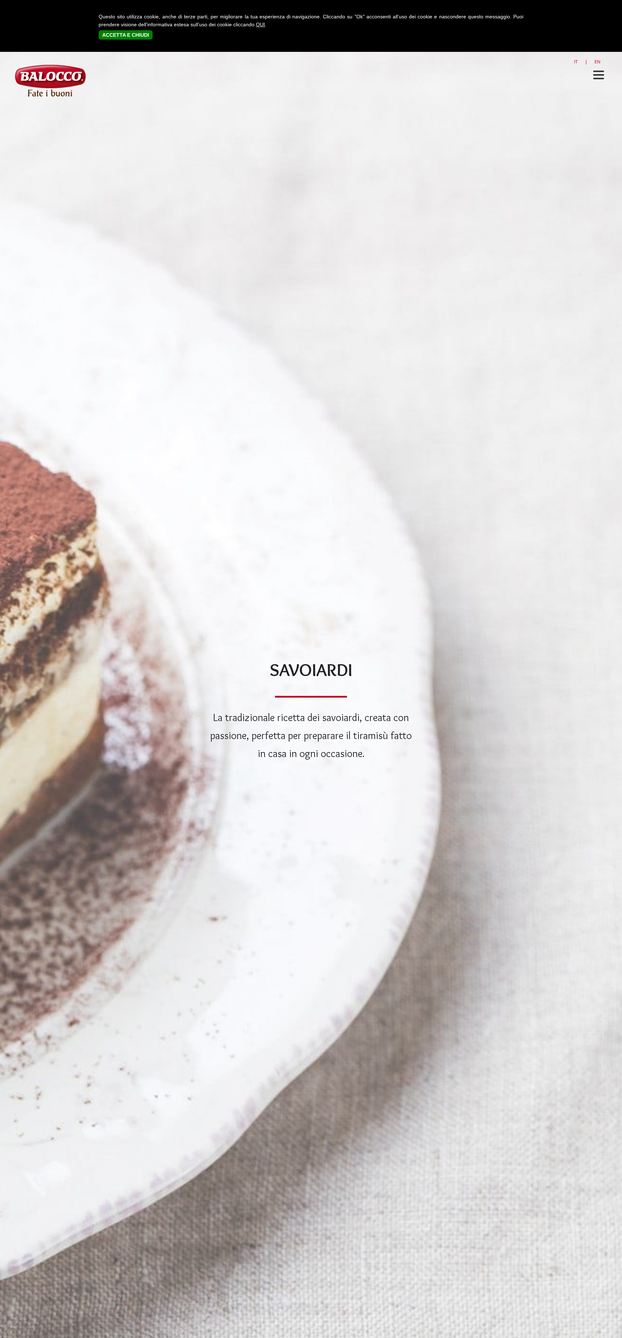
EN (597, 61)
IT (576, 61)
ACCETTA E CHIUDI (125, 35)
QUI (260, 24)
